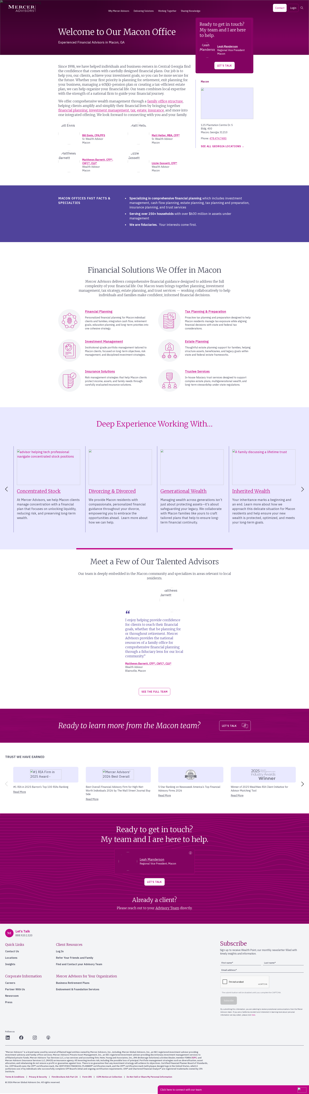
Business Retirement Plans (72, 982)
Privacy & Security (38, 1076)
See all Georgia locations (221, 146)
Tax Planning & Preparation (205, 311)
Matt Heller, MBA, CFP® (166, 135)
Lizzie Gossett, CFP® (164, 163)
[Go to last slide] (6, 489)
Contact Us (12, 951)
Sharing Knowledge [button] (190, 11)
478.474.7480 (218, 138)
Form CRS (87, 1076)
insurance (156, 110)
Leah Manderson (227, 46)
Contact (279, 8)
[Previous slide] (6, 784)
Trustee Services (197, 371)
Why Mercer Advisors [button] (118, 11)
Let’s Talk (224, 65)
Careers (10, 982)
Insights (10, 964)
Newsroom (12, 995)
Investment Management (104, 341)
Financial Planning (98, 311)
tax (133, 110)
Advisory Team (167, 908)
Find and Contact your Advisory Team (79, 964)
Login (293, 8)
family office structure (165, 101)
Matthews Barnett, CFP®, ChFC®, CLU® (148, 663)
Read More (19, 791)
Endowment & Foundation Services (77, 989)
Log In (60, 951)
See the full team (154, 691)
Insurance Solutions (100, 371)
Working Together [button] (167, 11)
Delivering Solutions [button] (144, 11)
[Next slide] (303, 489)
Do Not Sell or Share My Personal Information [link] (149, 1076)
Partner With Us (15, 989)
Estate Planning (197, 341)
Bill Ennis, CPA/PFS (93, 135)
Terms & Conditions (14, 1076)
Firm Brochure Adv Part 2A (65, 1076)
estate (141, 110)
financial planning (73, 110)
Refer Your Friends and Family (74, 957)
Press (8, 1002)
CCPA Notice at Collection (109, 1076)
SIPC (194, 1057)
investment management (109, 110)
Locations (11, 957)
